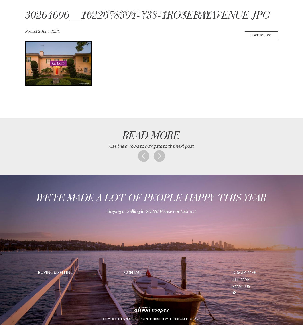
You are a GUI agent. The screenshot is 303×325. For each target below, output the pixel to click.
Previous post (144, 156)
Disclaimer (244, 272)
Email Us (241, 286)
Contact (202, 13)
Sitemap (241, 279)
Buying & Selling (175, 13)
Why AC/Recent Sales (127, 12)
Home (90, 13)
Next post (159, 156)
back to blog (261, 35)
